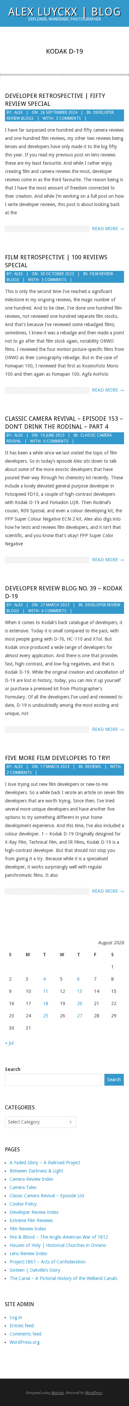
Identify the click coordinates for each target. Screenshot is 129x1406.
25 (45, 1015)
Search (13, 1069)
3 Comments (68, 118)
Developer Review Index (34, 1212)
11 (45, 991)
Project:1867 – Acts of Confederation (48, 1261)
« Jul (9, 1042)
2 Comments (19, 772)
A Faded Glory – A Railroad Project (45, 1162)
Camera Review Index (31, 1179)
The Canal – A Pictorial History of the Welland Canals (63, 1278)
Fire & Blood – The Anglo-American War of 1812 (59, 1237)
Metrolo (57, 1392)
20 (79, 1003)
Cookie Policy (23, 1204)
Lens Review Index (28, 1253)
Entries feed (22, 1325)
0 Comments (55, 441)
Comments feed (25, 1334)
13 (79, 991)
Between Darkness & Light (36, 1170)
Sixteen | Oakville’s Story (35, 1270)
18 (45, 1003)
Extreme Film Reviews (31, 1220)
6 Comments (53, 611)
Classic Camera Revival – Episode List (47, 1195)
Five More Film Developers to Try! (57, 757)
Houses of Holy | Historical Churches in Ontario (58, 1245)
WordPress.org (25, 1342)
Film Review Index (28, 1228)
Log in (16, 1317)
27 (79, 1015)
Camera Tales (23, 1187)
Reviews (93, 766)
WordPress (94, 1392)
